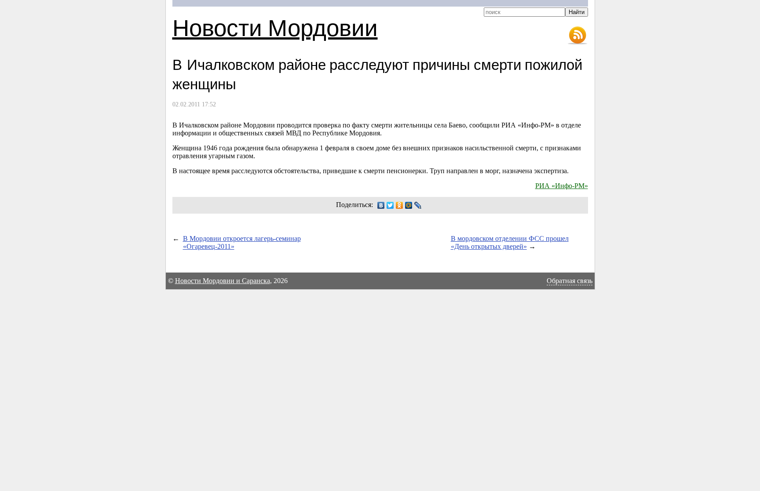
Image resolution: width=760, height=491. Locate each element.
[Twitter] (390, 205)
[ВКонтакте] (381, 205)
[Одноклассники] (399, 205)
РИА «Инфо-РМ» (561, 185)
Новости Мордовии (275, 27)
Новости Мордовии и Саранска (222, 280)
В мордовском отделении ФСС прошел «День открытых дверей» (510, 242)
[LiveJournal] (418, 205)
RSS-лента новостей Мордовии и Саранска (577, 35)
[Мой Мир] (408, 205)
